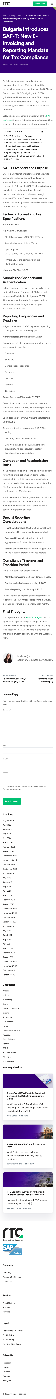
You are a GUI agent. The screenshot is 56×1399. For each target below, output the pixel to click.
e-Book (6, 995)
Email (5, 759)
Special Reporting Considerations (21, 152)
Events (6, 1004)
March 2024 (8, 948)
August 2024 (8, 926)
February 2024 (9, 953)
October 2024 (9, 917)
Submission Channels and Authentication (24, 142)
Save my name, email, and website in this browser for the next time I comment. (26, 788)
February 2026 (9, 847)
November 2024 (10, 913)
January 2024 (8, 957)
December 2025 (10, 856)
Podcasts (7, 1035)
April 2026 (7, 838)
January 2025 (8, 904)
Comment (7, 710)
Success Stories (10, 1052)
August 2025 (8, 873)
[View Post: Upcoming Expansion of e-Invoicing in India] (28, 1132)
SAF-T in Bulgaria (34, 617)
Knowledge (7, 1017)
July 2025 (7, 878)
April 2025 (7, 891)
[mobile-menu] (51, 3)
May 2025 (7, 886)
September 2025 (10, 869)
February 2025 (9, 900)
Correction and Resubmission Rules (21, 149)
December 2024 (10, 908)
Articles (6, 991)
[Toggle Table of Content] (41, 132)
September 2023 (10, 975)
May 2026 (7, 834)
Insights (6, 1013)
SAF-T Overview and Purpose (19, 136)
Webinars (7, 1057)
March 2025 (8, 895)
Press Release (9, 1039)
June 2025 (7, 882)
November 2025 (10, 860)
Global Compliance (11, 1008)
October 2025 (9, 864)
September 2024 (10, 922)
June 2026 (7, 829)
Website (5, 773)
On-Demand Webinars (12, 1030)
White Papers (8, 1061)
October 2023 (9, 970)
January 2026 (8, 851)
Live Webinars (8, 1022)
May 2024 (7, 939)
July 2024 (7, 931)
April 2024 (7, 944)
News (16, 64)
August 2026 (8, 820)
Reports (6, 1044)
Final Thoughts (12, 159)
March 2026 (8, 842)
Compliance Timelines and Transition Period (25, 156)
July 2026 (7, 825)
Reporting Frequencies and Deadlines (22, 146)
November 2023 (10, 966)
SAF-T (5, 1048)
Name (5, 745)
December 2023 (10, 961)
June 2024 (7, 935)
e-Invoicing (7, 1000)
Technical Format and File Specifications (24, 139)
